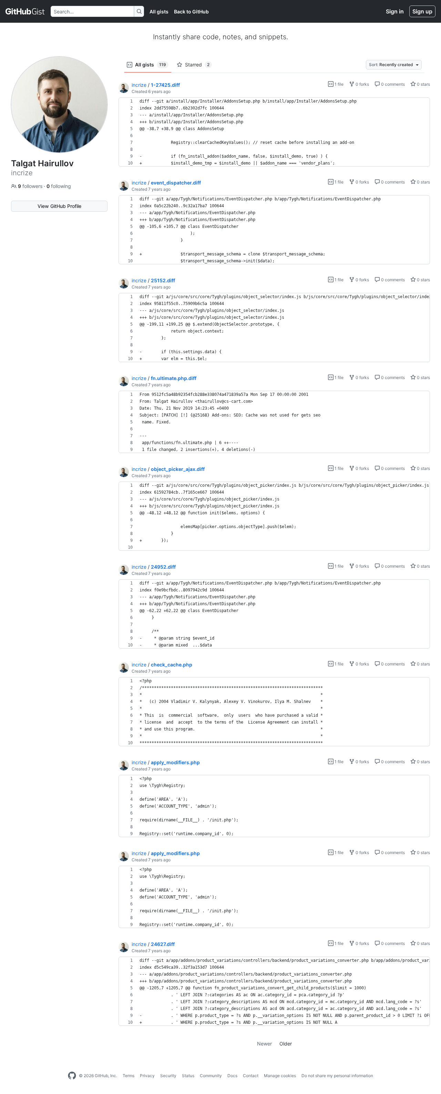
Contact (250, 1075)
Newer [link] (264, 1043)
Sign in (395, 11)
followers (31, 186)
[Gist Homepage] (25, 11)
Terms (128, 1075)
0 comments (392, 84)
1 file (338, 84)
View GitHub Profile (59, 206)
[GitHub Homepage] (72, 1075)
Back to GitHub (191, 11)
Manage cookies (280, 1075)
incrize (139, 85)
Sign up (422, 11)
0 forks (362, 84)
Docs (232, 1075)
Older (285, 1043)
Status (188, 1075)
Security (168, 1075)
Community (211, 1075)
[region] (274, 132)
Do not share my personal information (337, 1075)
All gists (159, 11)
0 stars (423, 84)
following (59, 186)
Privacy (147, 1075)
